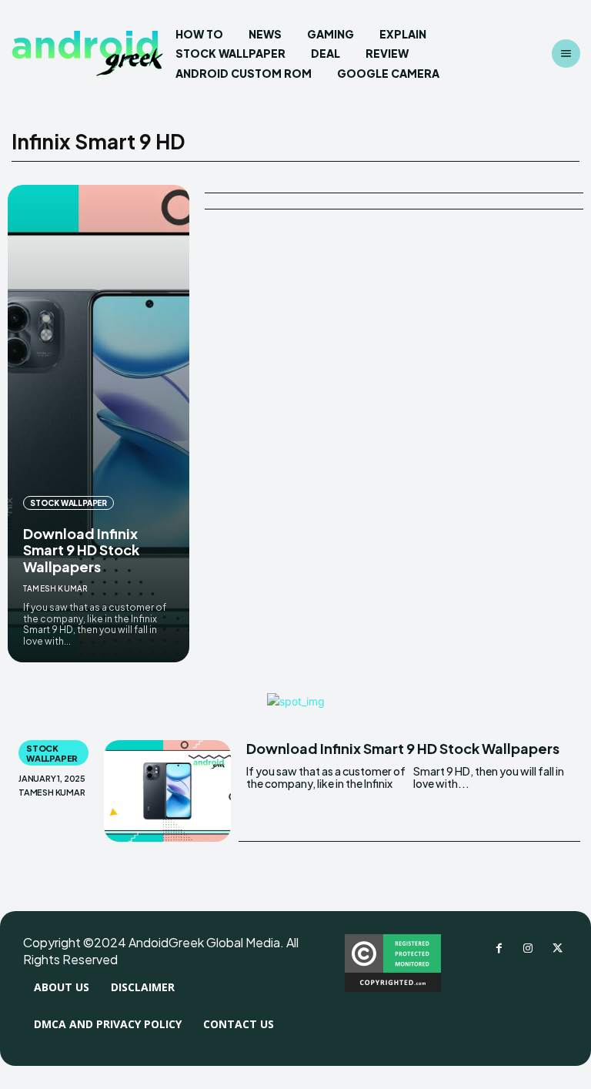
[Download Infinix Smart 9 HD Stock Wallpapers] (98, 423)
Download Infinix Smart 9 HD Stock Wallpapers (81, 549)
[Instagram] (528, 949)
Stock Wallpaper (68, 503)
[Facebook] (498, 949)
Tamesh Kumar (55, 588)
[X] (557, 949)
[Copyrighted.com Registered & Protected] (393, 987)
